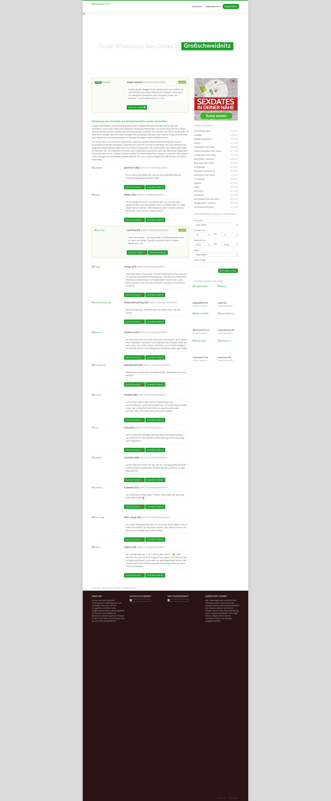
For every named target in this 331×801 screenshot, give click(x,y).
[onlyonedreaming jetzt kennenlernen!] (105, 314)
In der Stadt (199, 260)
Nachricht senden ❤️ (134, 187)
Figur (196, 250)
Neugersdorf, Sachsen (216, 203)
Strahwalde (216, 167)
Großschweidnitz (158, 167)
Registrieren (231, 6)
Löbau (216, 143)
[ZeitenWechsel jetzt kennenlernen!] (228, 320)
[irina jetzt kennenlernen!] (105, 439)
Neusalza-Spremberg (216, 171)
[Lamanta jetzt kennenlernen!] (105, 499)
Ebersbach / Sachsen (216, 159)
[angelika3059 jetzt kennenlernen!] (203, 293)
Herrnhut (216, 191)
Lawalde (216, 135)
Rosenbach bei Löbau (216, 175)
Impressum (221, 797)
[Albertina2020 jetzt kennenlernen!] (203, 320)
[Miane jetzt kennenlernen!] (105, 204)
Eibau (216, 187)
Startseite (196, 6)
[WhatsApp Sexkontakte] (101, 6)
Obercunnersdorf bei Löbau (216, 151)
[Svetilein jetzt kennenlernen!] (105, 469)
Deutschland (107, 588)
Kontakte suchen (229, 270)
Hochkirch (216, 195)
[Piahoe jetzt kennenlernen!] (105, 559)
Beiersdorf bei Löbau (216, 163)
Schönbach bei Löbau (216, 147)
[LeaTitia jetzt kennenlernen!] (107, 240)
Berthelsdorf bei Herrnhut (216, 199)
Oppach (216, 183)
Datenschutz (233, 797)
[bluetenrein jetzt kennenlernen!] (228, 347)
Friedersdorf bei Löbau (216, 155)
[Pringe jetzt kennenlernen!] (105, 278)
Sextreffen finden (154, 187)
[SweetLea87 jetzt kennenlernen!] (203, 347)
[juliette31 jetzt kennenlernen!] (105, 177)
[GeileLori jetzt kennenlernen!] (105, 344)
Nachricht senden (136, 107)
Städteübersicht (213, 6)
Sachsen (117, 588)
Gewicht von (200, 240)
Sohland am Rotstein (216, 207)
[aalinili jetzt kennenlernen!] (228, 293)
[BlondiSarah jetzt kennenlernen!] (105, 376)
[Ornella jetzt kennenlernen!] (105, 406)
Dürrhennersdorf (216, 131)
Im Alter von (200, 230)
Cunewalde (216, 179)
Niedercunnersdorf (216, 139)
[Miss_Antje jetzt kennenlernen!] (105, 529)
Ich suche (198, 220)
